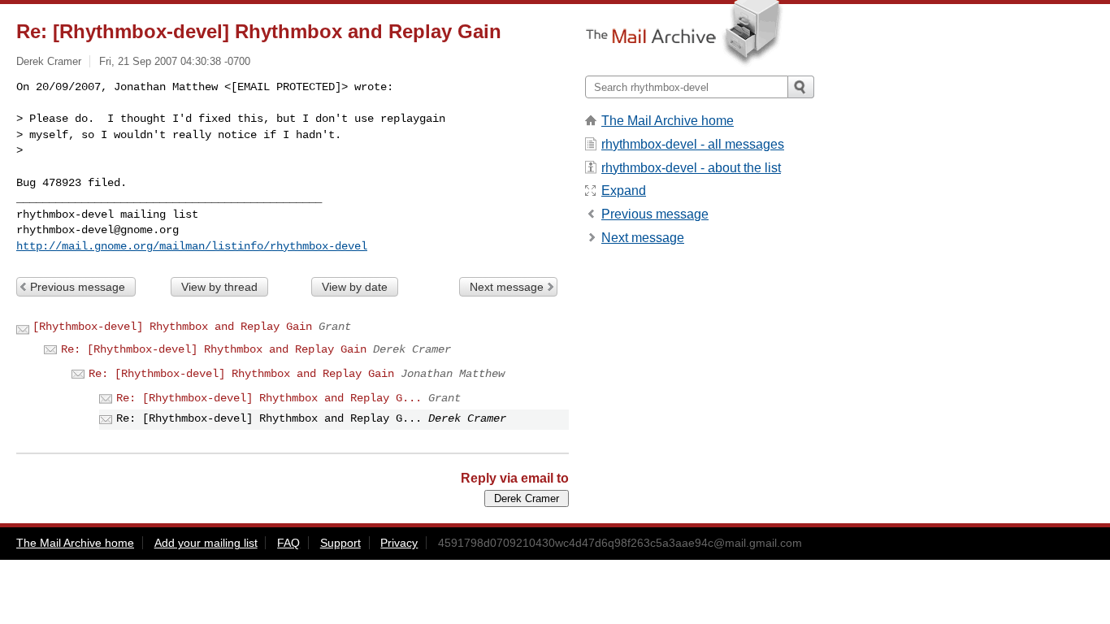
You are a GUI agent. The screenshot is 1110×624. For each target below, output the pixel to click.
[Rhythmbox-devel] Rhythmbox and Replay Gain (172, 326)
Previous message (77, 286)
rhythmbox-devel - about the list (691, 168)
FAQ (288, 542)
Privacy (399, 542)
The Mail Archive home (667, 121)
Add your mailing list (206, 542)
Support (340, 542)
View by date (355, 286)
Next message (507, 286)
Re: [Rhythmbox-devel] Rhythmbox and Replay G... (269, 398)
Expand (623, 190)
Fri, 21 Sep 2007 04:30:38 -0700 (174, 61)
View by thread (219, 286)
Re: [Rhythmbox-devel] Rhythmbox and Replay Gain (213, 349)
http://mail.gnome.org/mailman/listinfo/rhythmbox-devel (191, 246)
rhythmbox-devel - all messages (692, 144)
